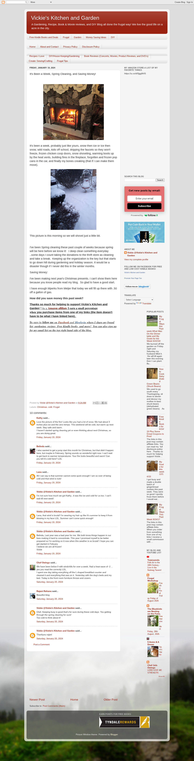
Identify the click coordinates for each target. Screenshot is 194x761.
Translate (146, 303)
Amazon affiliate (57, 308)
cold (50, 407)
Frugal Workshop (152, 579)
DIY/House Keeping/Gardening (64, 56)
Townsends (153, 560)
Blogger (114, 734)
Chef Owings (43, 563)
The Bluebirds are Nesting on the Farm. (154, 611)
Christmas (42, 407)
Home (32, 46)
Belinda (40, 446)
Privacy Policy (70, 46)
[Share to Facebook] (102, 402)
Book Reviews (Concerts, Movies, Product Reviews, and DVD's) (116, 56)
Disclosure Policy (90, 46)
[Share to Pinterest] (105, 402)
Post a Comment (41, 644)
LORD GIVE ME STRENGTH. (154, 671)
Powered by (137, 215)
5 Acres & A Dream (153, 643)
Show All (161, 676)
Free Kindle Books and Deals (43, 37)
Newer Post (37, 699)
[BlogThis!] (97, 402)
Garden (77, 37)
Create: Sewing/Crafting (40, 61)
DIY (113, 37)
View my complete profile (136, 259)
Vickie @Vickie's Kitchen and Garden (56, 492)
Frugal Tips (62, 61)
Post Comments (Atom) (54, 706)
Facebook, (64, 322)
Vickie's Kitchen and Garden (65, 18)
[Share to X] (100, 402)
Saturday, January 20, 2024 (50, 582)
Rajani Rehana (44, 591)
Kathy (40, 418)
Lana (39, 472)
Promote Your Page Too (133, 278)
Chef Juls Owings (152, 666)
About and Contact (49, 46)
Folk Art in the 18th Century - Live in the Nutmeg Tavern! (154, 566)
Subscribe (144, 206)
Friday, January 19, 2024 (48, 437)
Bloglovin (81, 322)
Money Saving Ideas (96, 37)
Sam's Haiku (160, 651)
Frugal (66, 37)
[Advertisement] (73, 675)
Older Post (110, 699)
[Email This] (94, 402)
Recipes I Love (36, 56)
